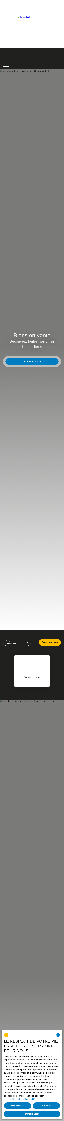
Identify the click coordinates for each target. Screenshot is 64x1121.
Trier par (9, 641)
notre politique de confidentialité (19, 1099)
